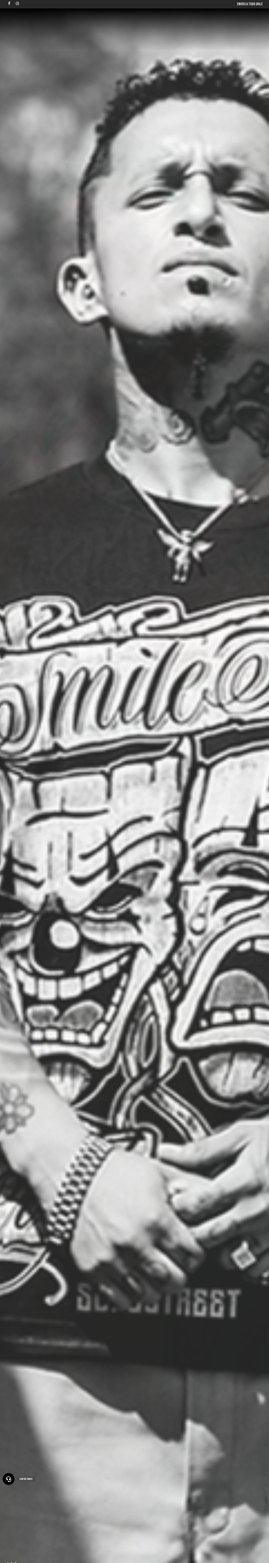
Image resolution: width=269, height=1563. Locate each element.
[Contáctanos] (9, 1479)
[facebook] (9, 4)
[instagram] (17, 4)
